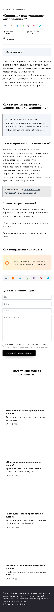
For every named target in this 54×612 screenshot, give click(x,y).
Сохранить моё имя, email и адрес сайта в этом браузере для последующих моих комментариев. (26, 346)
